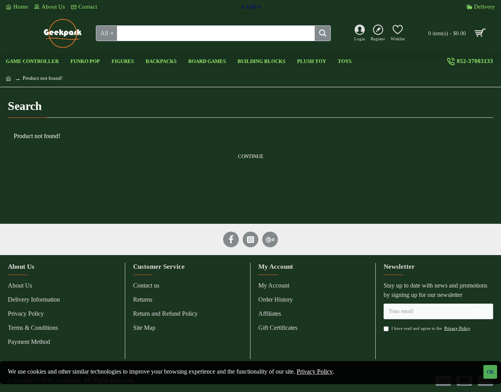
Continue (250, 156)
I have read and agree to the (430, 328)
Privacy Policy (315, 371)
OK (490, 372)
